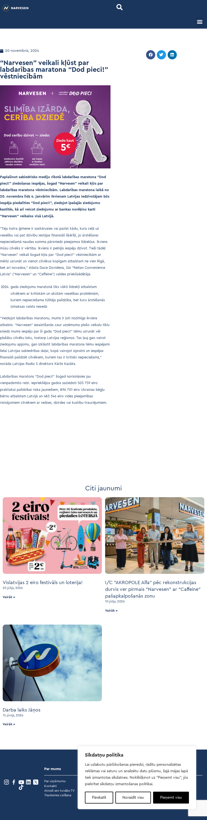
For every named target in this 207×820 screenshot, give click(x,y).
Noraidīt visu (133, 797)
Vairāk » (9, 597)
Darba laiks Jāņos (21, 709)
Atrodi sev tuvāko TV (59, 790)
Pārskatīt (99, 797)
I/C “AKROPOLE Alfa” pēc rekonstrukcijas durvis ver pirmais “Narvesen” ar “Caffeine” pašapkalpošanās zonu (153, 589)
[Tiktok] (21, 787)
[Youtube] (21, 782)
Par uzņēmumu (55, 781)
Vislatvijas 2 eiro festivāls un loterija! (42, 582)
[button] (119, 7)
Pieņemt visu (171, 797)
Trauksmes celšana (57, 795)
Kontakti (50, 786)
